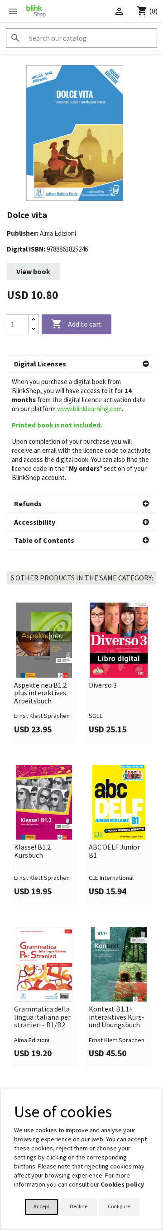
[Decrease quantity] (33, 329)
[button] (81, 364)
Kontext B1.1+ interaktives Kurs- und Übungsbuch (116, 1017)
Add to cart (76, 323)
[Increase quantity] (33, 319)
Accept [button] (41, 1206)
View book (33, 271)
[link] (44, 673)
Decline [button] (78, 1206)
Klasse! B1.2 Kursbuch (32, 851)
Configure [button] (119, 1206)
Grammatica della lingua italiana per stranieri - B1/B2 (42, 1017)
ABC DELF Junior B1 (114, 851)
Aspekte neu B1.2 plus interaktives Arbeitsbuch (40, 693)
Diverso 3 (103, 685)
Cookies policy (122, 1184)
